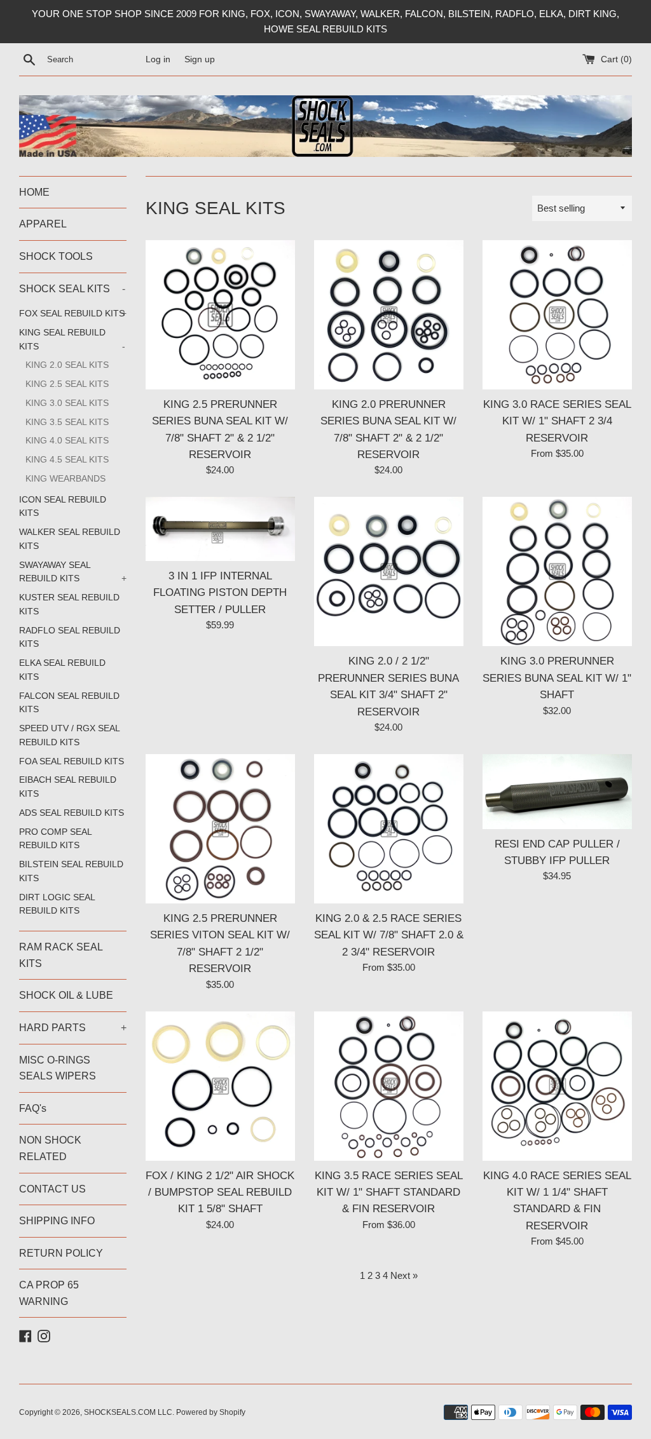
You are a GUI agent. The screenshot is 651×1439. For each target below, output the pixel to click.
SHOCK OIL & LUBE (66, 995)
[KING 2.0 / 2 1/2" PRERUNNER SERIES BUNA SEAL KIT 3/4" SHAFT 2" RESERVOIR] (388, 571)
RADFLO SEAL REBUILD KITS (69, 637)
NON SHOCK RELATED (50, 1148)
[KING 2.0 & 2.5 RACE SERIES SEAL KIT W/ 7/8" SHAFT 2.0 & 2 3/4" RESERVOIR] (388, 828)
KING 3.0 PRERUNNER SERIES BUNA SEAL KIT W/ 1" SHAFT (557, 677)
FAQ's (32, 1108)
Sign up (199, 59)
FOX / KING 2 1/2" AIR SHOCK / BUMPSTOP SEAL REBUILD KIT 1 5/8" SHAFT (220, 1192)
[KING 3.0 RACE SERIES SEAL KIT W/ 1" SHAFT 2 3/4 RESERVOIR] (557, 314)
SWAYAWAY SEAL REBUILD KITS (73, 572)
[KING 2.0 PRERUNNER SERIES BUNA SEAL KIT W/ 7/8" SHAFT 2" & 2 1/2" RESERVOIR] (388, 314)
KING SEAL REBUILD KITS (72, 339)
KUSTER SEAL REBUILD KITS (69, 604)
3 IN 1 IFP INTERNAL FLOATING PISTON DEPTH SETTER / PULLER (220, 592)
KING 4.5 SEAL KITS (67, 459)
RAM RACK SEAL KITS (60, 955)
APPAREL (43, 224)
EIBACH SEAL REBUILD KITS (67, 787)
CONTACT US (52, 1189)
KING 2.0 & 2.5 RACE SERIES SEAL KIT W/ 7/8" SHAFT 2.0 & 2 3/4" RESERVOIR (388, 934)
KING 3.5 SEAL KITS (67, 422)
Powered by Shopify (210, 1412)
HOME (34, 192)
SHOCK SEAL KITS (72, 288)
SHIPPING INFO (57, 1220)
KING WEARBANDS (65, 478)
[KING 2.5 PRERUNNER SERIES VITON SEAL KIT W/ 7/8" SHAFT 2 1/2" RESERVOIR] (220, 828)
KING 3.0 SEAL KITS (67, 403)
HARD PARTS (73, 1027)
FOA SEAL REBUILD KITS (71, 761)
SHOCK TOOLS (56, 256)
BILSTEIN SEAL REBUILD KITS (71, 871)
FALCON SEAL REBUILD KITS (69, 703)
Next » (404, 1275)
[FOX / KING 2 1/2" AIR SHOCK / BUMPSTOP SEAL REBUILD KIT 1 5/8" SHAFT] (220, 1086)
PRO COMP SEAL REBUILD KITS (55, 839)
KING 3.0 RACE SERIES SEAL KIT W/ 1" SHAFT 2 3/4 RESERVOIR (557, 420)
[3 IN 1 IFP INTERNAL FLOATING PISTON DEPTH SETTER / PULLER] (220, 528)
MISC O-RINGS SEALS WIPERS (57, 1068)
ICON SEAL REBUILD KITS (62, 506)
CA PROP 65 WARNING (49, 1293)
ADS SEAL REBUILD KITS (71, 813)
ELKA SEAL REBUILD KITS (62, 670)
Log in (158, 59)
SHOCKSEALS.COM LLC (128, 1412)
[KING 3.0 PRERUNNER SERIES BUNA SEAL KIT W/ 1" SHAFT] (557, 571)
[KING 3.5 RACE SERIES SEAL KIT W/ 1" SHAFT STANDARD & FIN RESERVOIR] (388, 1086)
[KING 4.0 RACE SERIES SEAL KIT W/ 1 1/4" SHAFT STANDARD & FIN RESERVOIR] (557, 1086)
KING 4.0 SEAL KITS (67, 440)
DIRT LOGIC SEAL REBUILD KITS (57, 904)
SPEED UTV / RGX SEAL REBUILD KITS (69, 735)
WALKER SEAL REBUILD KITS (69, 539)
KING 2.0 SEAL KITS (67, 365)
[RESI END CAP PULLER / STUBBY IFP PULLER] (557, 791)
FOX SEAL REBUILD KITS (73, 313)
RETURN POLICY (61, 1253)
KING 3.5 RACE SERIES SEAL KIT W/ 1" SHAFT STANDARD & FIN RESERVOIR (389, 1192)
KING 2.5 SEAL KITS (67, 384)
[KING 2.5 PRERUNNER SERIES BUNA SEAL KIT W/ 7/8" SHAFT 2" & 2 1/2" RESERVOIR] (220, 314)
